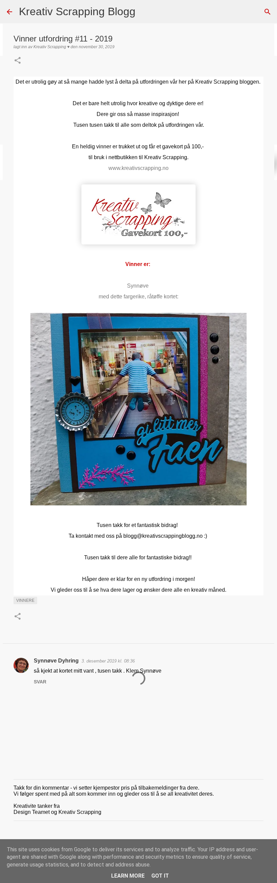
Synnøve (138, 286)
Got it (160, 876)
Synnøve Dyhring (56, 661)
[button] (18, 61)
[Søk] (145, 12)
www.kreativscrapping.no (138, 168)
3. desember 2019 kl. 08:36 (108, 661)
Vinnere (25, 600)
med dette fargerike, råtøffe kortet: (138, 296)
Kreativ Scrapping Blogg (77, 11)
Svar (40, 681)
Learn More (128, 876)
